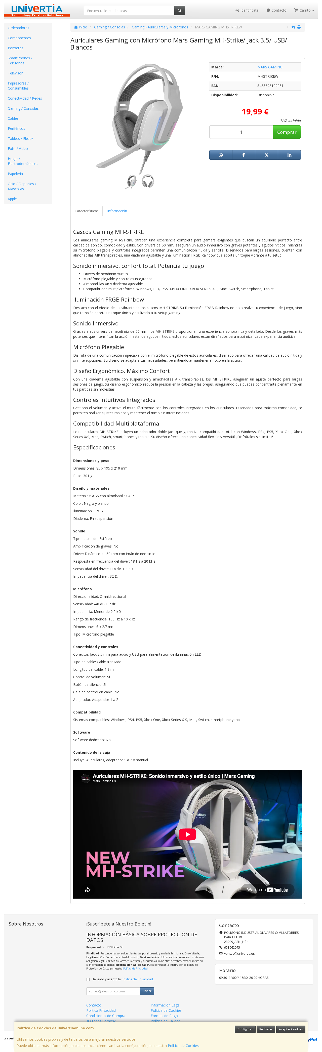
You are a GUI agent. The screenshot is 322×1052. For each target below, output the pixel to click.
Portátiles (15, 48)
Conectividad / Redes (25, 98)
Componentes (19, 37)
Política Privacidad (101, 1010)
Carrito (305, 10)
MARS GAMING (270, 67)
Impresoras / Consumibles (18, 86)
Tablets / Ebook (20, 138)
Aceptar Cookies (291, 1029)
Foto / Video (18, 148)
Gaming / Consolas (23, 108)
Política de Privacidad (135, 968)
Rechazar (265, 1029)
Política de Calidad (165, 1021)
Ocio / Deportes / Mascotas (22, 186)
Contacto (278, 10)
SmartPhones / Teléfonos (20, 60)
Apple (12, 198)
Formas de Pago (164, 1015)
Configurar (245, 1029)
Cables (13, 118)
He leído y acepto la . (123, 979)
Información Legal (165, 1005)
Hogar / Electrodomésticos (23, 161)
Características (87, 210)
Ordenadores (18, 27)
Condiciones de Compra (105, 1015)
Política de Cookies (183, 1045)
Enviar (147, 991)
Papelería (15, 173)
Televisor (15, 73)
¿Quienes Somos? (100, 1021)
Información (117, 210)
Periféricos (16, 128)
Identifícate (249, 10)
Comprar (287, 132)
